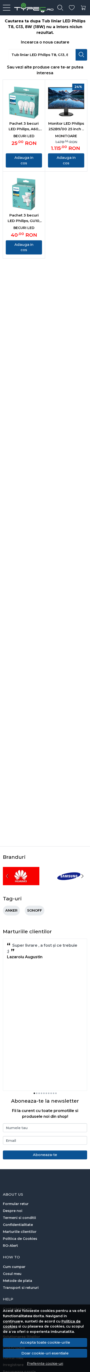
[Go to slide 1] (34, 1093)
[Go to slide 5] (44, 1093)
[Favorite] (72, 8)
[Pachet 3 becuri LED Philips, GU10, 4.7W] (24, 193)
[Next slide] (82, 876)
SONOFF (34, 910)
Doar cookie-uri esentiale (45, 1353)
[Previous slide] (7, 876)
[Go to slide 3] (39, 1093)
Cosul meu (12, 1274)
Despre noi (12, 1211)
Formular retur (16, 1204)
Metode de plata (17, 1281)
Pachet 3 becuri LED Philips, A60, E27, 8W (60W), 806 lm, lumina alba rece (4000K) (24, 126)
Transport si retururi (21, 1287)
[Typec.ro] (32, 7)
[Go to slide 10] (56, 1093)
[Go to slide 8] (51, 1093)
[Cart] (83, 8)
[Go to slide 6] (46, 1093)
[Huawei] (21, 885)
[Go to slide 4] (41, 1093)
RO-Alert (10, 1245)
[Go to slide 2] (36, 1093)
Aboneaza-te (45, 1154)
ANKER (11, 910)
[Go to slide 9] (53, 1093)
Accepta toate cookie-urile (45, 1342)
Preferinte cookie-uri (45, 1363)
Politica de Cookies (20, 1238)
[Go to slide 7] (48, 1093)
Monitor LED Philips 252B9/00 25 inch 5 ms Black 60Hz (66, 126)
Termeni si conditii (19, 1218)
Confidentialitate (18, 1225)
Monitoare (66, 136)
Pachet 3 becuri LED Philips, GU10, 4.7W (24, 218)
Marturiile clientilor (19, 1232)
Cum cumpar (14, 1267)
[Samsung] (69, 885)
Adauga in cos (23, 160)
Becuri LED (23, 136)
